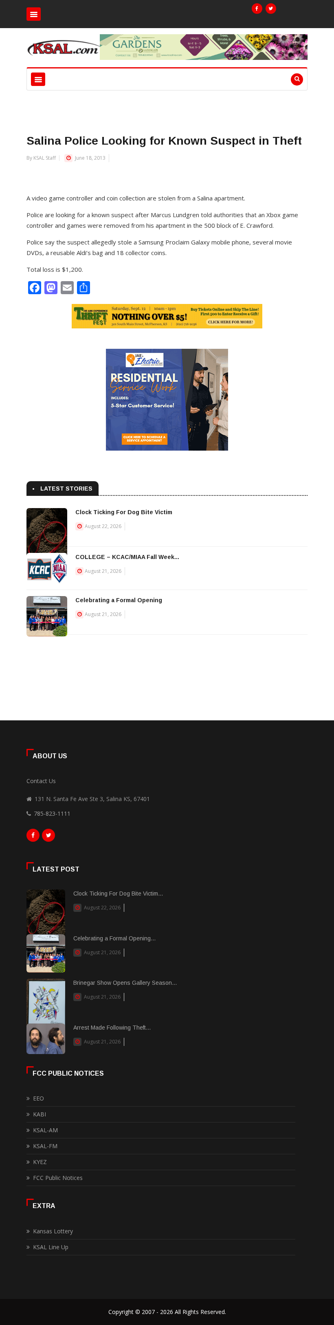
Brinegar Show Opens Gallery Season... (125, 982)
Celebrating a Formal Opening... (114, 938)
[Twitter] (271, 8)
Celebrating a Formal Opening (118, 600)
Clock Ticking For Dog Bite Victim (123, 512)
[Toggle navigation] (33, 14)
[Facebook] (257, 8)
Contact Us (41, 781)
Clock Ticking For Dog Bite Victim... (118, 893)
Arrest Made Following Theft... (112, 1027)
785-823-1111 (52, 813)
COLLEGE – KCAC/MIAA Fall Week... (127, 557)
